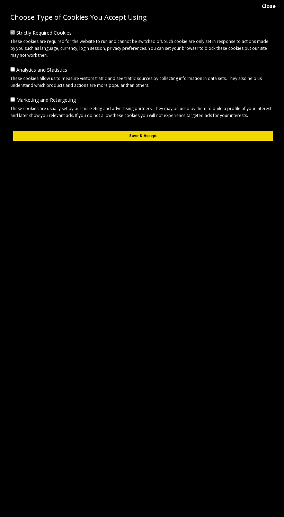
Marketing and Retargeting (45, 100)
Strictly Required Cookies (43, 32)
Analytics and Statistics (41, 69)
